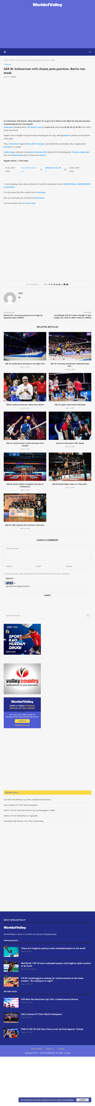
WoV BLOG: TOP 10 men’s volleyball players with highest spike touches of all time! (56, 964)
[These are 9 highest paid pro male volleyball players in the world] (11, 952)
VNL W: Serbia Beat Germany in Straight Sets (25, 363)
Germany (41, 192)
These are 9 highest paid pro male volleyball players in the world (53, 948)
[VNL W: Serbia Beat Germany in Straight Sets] (25, 346)
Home (6, 60)
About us (49, 1049)
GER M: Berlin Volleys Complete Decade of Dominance (25, 485)
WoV (14, 77)
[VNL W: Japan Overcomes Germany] (70, 387)
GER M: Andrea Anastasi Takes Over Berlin (25, 404)
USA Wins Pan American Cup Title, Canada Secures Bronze (27, 799)
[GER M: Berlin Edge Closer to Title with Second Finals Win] (70, 467)
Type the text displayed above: (17, 586)
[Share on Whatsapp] (62, 284)
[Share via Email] (67, 284)
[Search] (90, 52)
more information (67, 1100)
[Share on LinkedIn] (56, 284)
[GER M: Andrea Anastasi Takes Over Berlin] (25, 387)
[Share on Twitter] (51, 284)
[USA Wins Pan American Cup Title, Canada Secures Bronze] (11, 1003)
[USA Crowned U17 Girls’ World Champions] (11, 1018)
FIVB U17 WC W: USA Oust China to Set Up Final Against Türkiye (29, 810)
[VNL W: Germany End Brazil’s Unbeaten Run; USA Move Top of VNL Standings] (70, 346)
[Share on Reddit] (59, 284)
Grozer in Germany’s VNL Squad (70, 443)
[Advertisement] (47, 28)
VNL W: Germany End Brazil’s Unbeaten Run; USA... (70, 364)
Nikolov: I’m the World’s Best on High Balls (21, 816)
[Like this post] (46, 284)
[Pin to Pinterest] (54, 284)
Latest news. (30, 203)
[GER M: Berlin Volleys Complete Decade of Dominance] (25, 467)
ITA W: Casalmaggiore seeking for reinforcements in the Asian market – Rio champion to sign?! (52, 979)
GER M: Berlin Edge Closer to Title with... (70, 484)
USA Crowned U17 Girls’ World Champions (20, 805)
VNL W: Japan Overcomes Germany (70, 404)
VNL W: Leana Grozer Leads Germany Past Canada (25, 444)
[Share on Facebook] (49, 284)
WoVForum (39, 198)
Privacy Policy (36, 1049)
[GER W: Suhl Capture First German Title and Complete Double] (25, 508)
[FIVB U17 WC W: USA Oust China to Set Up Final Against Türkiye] (11, 1033)
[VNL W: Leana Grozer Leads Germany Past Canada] (25, 426)
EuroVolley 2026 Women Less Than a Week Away (23, 821)
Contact (61, 1049)
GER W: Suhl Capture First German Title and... (25, 525)
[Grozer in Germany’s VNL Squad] (70, 426)
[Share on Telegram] (64, 284)
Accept (82, 1100)
